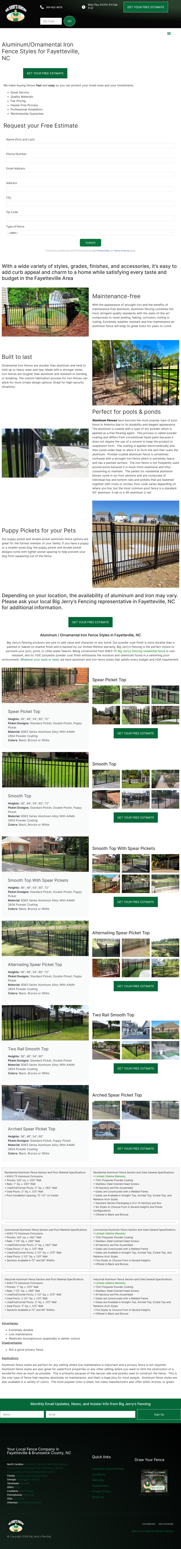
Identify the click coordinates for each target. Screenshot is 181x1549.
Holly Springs (23, 1471)
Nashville (25, 1483)
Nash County (47, 1471)
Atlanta (21, 1479)
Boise (17, 1487)
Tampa (44, 1475)
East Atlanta (33, 1479)
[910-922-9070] (42, 7)
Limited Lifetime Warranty (110, 1176)
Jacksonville (22, 1475)
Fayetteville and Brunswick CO (23, 1468)
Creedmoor (51, 1464)
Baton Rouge (26, 1491)
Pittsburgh (28, 1494)
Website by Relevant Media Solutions (152, 1531)
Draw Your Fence (149, 1460)
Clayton (40, 1464)
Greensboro (47, 1468)
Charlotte (29, 1464)
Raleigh (35, 1471)
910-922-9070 (54, 7)
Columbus (18, 1498)
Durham (62, 1464)
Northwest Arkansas (30, 1502)
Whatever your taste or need (39, 659)
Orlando (34, 1475)
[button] (169, 33)
